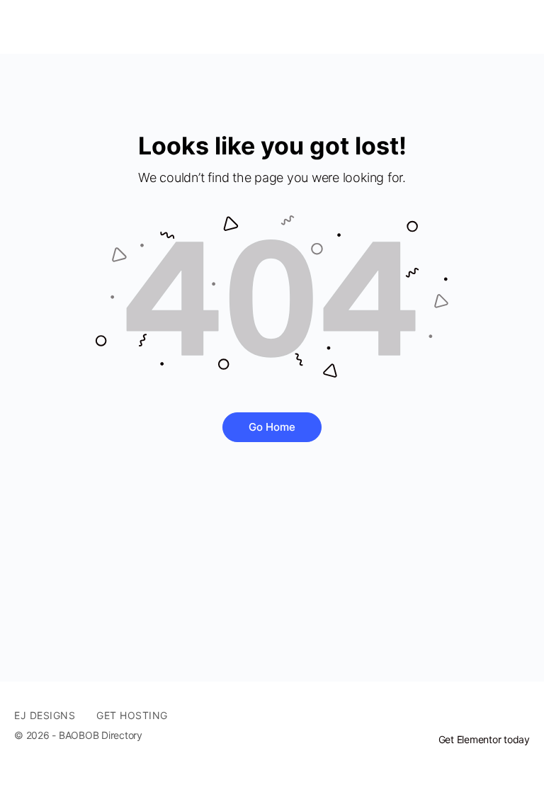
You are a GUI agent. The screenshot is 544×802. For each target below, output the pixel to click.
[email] (470, 715)
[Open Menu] (22, 26)
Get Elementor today (484, 739)
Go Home (272, 427)
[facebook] (495, 715)
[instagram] (521, 715)
